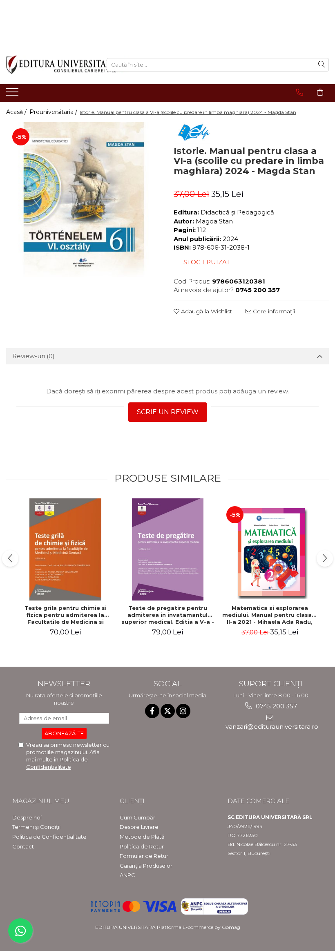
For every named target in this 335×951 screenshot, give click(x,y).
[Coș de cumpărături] (320, 92)
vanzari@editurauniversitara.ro (271, 726)
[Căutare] (321, 64)
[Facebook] (152, 711)
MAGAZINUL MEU (40, 801)
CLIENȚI (132, 801)
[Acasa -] (50, 65)
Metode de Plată (142, 836)
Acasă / (17, 112)
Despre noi (27, 817)
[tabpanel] (83, 199)
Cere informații (273, 311)
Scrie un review (168, 412)
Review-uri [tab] (33, 356)
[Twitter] (168, 711)
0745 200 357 (275, 706)
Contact (23, 846)
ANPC (127, 875)
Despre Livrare (139, 827)
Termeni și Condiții (36, 827)
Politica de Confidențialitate (49, 836)
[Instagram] (183, 711)
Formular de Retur (144, 856)
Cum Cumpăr (137, 817)
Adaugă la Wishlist (205, 311)
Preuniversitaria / (54, 112)
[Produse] (13, 94)
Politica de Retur (142, 846)
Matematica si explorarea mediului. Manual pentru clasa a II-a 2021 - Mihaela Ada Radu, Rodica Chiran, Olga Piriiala (269, 615)
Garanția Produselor (146, 865)
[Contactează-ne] (299, 92)
